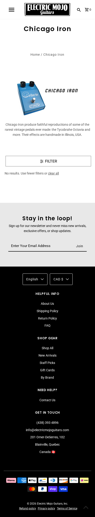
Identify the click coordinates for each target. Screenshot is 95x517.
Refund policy (27, 508)
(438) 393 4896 (47, 422)
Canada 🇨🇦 (47, 452)
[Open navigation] (11, 9)
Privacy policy (46, 508)
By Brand (47, 377)
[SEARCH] (79, 10)
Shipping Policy (47, 311)
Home (35, 54)
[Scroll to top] (85, 507)
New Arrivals (47, 355)
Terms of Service (67, 508)
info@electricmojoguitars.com (47, 430)
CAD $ (58, 279)
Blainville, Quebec (47, 444)
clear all (53, 173)
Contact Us (47, 400)
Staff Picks (47, 363)
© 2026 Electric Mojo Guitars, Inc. (47, 503)
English (32, 279)
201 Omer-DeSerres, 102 (47, 437)
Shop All (47, 348)
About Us (47, 303)
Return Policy (47, 318)
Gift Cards (47, 370)
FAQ (47, 325)
